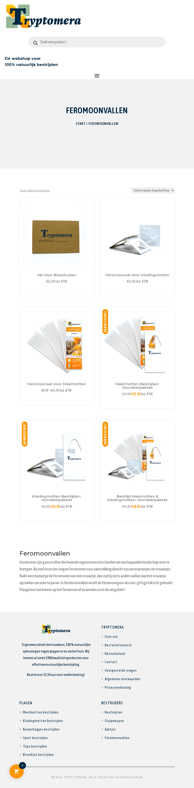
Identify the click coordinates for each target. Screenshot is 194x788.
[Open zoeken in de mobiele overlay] (97, 42)
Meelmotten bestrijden (41, 712)
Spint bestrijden (35, 738)
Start (81, 124)
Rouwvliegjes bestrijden (41, 729)
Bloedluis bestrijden (38, 755)
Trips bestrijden (35, 746)
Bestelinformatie (118, 645)
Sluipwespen (114, 721)
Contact (111, 662)
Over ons (111, 637)
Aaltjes (110, 729)
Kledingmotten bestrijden (43, 721)
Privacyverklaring (118, 687)
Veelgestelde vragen (121, 670)
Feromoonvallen (117, 738)
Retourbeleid (115, 654)
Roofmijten (113, 712)
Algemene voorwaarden (123, 679)
